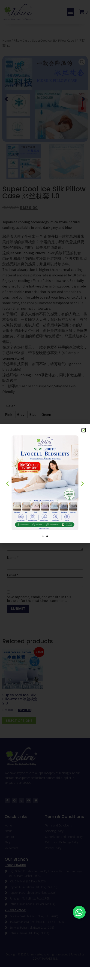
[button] (79, 912)
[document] (45, 483)
